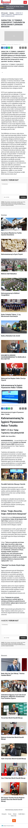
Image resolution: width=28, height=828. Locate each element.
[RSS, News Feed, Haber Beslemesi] (14, 820)
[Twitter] (4, 48)
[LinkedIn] (7, 48)
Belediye (12, 13)
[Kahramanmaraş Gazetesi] (6, 2)
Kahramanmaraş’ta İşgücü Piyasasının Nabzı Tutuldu (16, 7)
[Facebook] (2, 48)
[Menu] (25, 2)
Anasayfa (5, 13)
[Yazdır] (12, 48)
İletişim (15, 814)
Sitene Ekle (13, 815)
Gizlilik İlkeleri (21, 814)
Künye (9, 814)
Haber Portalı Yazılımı (9, 825)
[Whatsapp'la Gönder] (9, 48)
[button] (20, 48)
